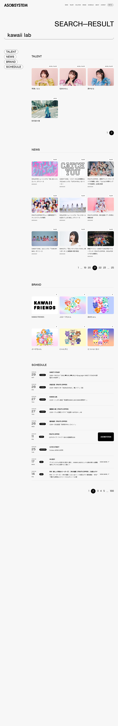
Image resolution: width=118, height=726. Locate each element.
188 (112, 491)
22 (100, 267)
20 (89, 267)
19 (85, 267)
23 (104, 267)
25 (112, 267)
